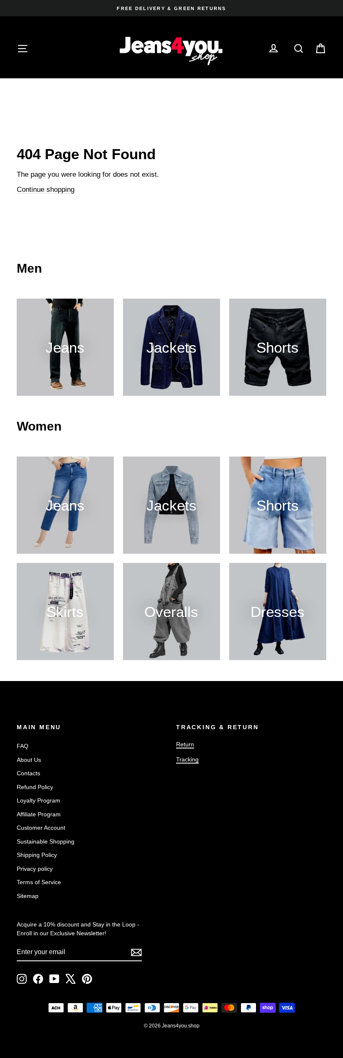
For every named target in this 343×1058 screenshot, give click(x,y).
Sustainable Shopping (45, 841)
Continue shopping (45, 190)
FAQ (22, 746)
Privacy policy (35, 868)
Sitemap (27, 896)
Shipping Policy (37, 855)
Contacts (28, 773)
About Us (29, 759)
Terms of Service (39, 882)
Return (185, 744)
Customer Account (41, 827)
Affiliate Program (39, 814)
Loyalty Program (38, 800)
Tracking (187, 759)
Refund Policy (35, 787)
